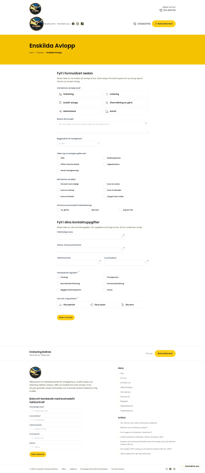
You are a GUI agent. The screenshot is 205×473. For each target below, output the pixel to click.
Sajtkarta (73, 469)
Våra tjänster (125, 392)
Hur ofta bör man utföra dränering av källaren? (138, 423)
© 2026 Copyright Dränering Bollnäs (43, 469)
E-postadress (110, 258)
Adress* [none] (32, 443)
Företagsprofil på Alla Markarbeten (94, 469)
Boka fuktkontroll (165, 353)
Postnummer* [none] (34, 434)
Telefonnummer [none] (35, 425)
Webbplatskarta (126, 406)
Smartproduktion (118, 469)
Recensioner (50, 24)
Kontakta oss (63, 24)
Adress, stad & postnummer (69, 245)
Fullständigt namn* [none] (36, 407)
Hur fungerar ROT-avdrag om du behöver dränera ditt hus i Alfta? (146, 449)
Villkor (64, 469)
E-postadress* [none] (35, 416)
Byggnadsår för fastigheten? (69, 139)
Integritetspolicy (126, 411)
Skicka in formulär (66, 317)
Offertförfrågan (126, 387)
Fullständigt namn (65, 232)
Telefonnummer (64, 258)
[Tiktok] (82, 24)
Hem (122, 373)
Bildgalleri (124, 401)
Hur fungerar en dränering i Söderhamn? (136, 432)
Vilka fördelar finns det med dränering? (135, 454)
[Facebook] (73, 23)
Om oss (149, 353)
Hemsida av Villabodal (39, 355)
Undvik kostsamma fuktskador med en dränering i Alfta (141, 437)
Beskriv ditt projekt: (65, 119)
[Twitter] (77, 24)
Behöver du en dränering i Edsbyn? (134, 427)
